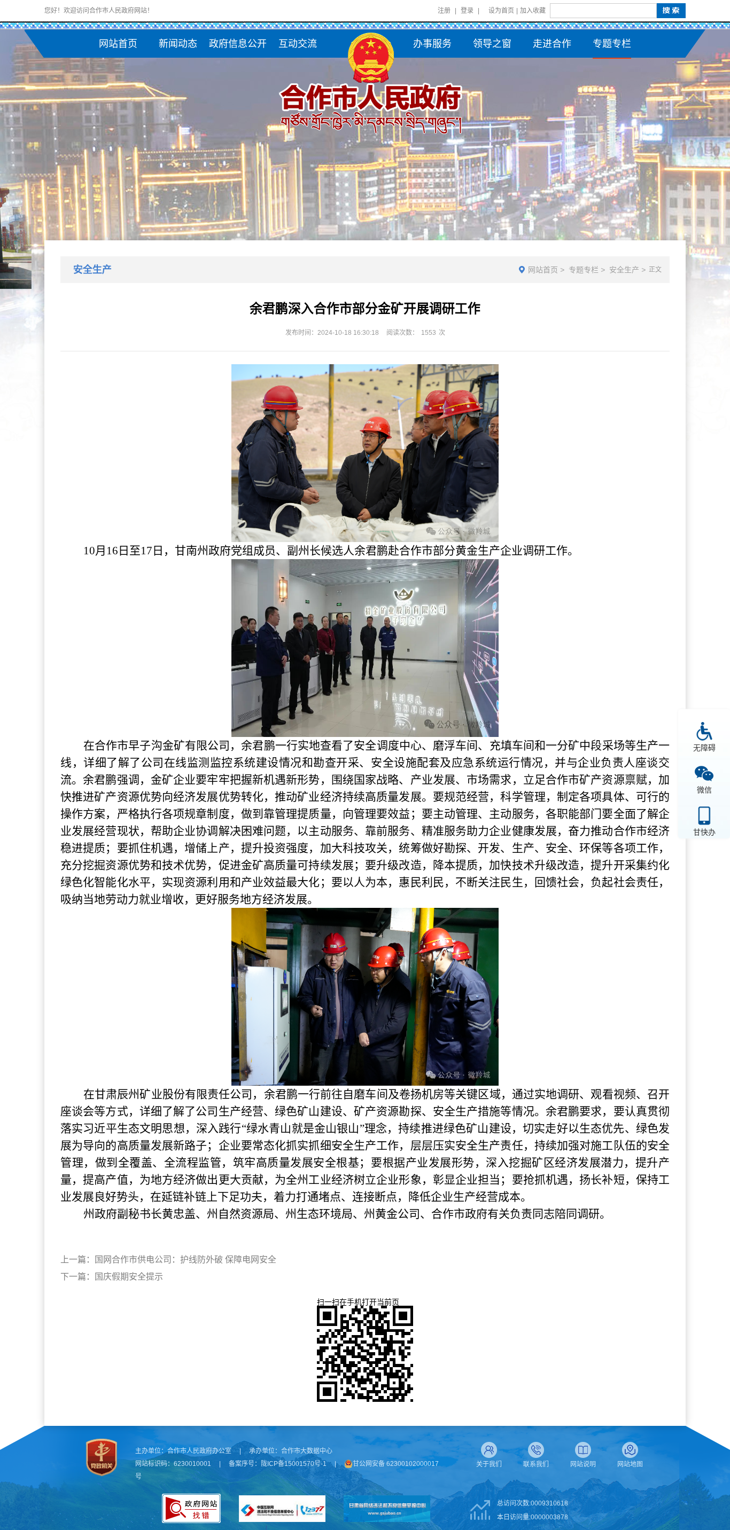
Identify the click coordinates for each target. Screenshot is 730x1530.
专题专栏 (584, 269)
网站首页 (543, 269)
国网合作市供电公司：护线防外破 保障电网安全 (185, 1259)
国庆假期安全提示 (129, 1276)
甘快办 (704, 832)
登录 (467, 10)
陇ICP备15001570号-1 (294, 1464)
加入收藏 (533, 10)
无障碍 (704, 747)
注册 (444, 10)
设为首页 (501, 10)
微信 (704, 790)
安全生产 (624, 269)
